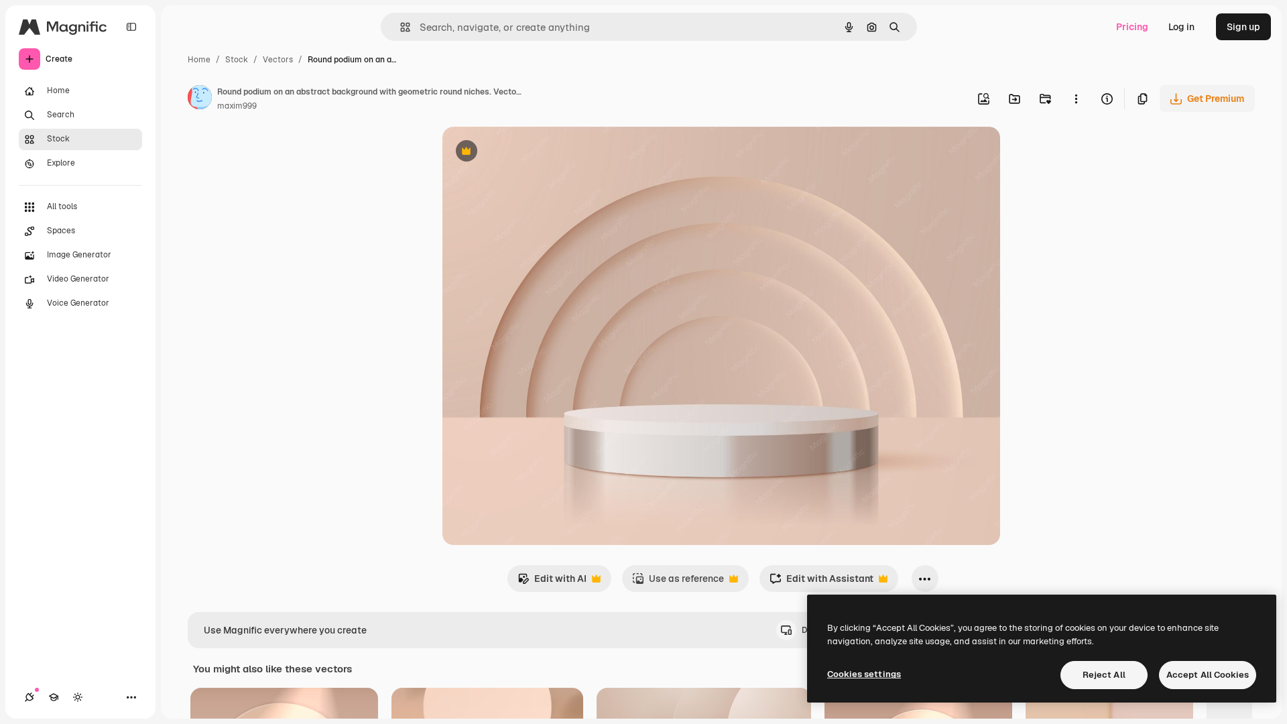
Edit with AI (552, 582)
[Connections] (29, 697)
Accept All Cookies (1207, 674)
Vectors (278, 59)
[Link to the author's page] (200, 99)
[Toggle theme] (77, 697)
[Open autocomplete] (399, 27)
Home (199, 59)
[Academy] (53, 697)
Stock (236, 59)
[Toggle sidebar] (131, 27)
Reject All (1104, 674)
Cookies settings (864, 674)
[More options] (1075, 98)
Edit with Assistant (821, 582)
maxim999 (237, 106)
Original (528, 152)
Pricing (1132, 27)
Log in (1181, 27)
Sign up (1243, 27)
